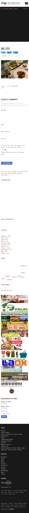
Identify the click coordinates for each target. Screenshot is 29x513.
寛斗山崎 (4, 55)
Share (10, 52)
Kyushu (3, 278)
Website (3, 138)
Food (2, 239)
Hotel (3, 241)
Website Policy (6, 444)
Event (3, 237)
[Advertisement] (14, 25)
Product (3, 248)
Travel (3, 253)
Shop (2, 251)
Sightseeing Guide (7, 439)
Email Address (5, 131)
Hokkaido (23, 266)
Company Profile (6, 441)
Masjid (3, 430)
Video (3, 437)
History (3, 442)
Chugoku (7, 276)
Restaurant (4, 249)
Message (3, 110)
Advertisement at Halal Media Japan (13, 448)
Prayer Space (5, 432)
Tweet (4, 52)
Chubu (19, 276)
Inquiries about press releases (11, 449)
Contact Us (4, 446)
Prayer (3, 246)
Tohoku (23, 272)
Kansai (14, 277)
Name (2, 124)
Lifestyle (4, 244)
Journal (3, 243)
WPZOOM (12, 509)
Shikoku (9, 279)
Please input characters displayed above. (12, 153)
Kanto (22, 277)
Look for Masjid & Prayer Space (11, 434)
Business (4, 236)
